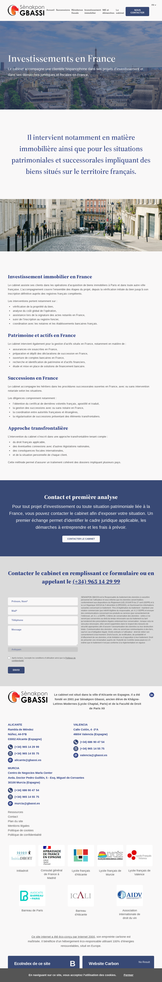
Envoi (16, 670)
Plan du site (15, 821)
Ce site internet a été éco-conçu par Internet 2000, (63, 936)
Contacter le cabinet (81, 539)
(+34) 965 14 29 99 (96, 581)
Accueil (50, 10)
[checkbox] (9, 658)
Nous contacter (137, 11)
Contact (13, 816)
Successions (63, 10)
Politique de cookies (21, 830)
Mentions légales (19, 825)
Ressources (15, 812)
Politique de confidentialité (24, 834)
